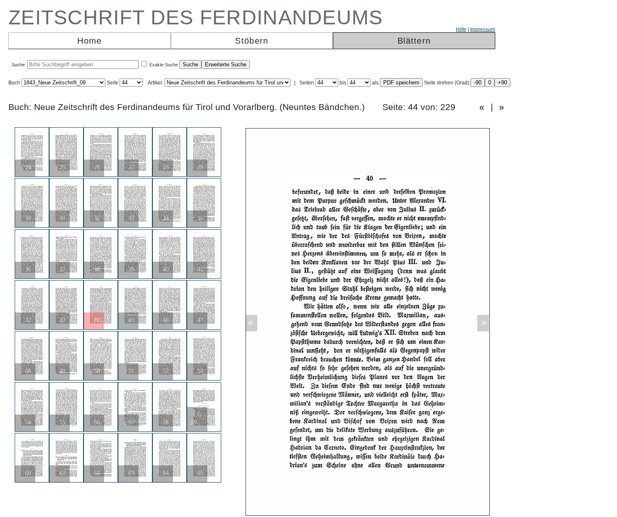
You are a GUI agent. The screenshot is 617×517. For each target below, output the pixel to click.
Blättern (414, 40)
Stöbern (251, 40)
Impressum (482, 29)
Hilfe (461, 29)
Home (89, 40)
